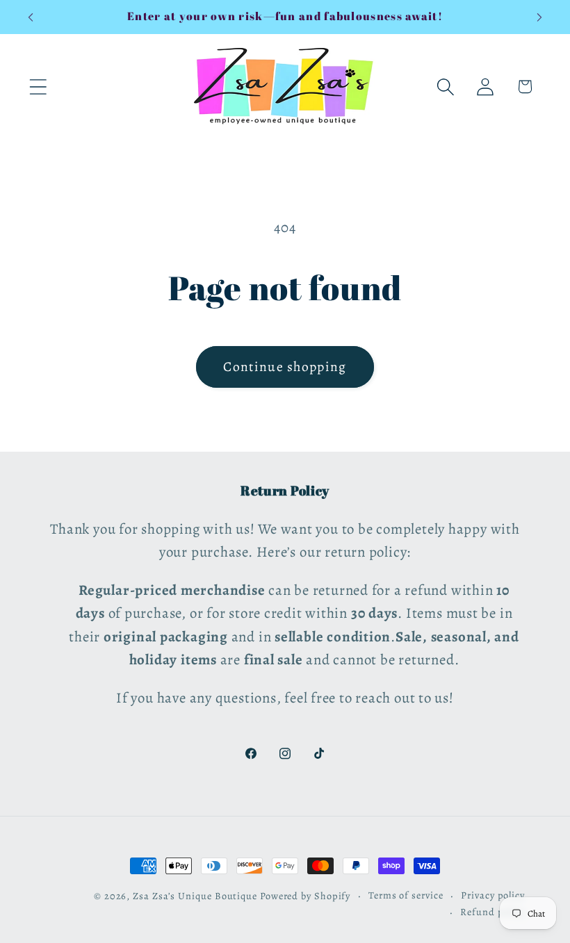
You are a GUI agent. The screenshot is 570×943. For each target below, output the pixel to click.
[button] (38, 86)
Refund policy (492, 912)
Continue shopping (284, 366)
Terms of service (405, 895)
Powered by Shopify (305, 896)
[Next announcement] (539, 17)
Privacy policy (493, 895)
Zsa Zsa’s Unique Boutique (195, 896)
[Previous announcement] (30, 17)
